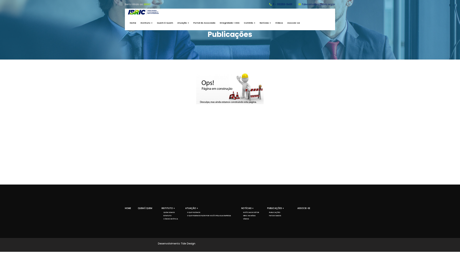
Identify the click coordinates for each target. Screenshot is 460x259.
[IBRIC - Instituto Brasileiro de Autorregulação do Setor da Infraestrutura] (143, 12)
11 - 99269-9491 (282, 4)
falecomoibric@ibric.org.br (318, 4)
